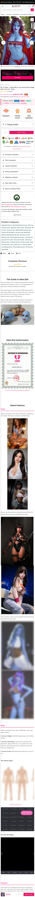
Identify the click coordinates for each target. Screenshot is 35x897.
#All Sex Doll (28, 227)
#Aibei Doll (13, 227)
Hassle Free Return (17, 148)
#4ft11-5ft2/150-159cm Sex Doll (19, 225)
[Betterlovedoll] (16, 6)
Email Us (18, 215)
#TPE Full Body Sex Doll (19, 246)
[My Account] (29, 6)
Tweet (12, 253)
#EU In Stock (28, 239)
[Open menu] (2, 6)
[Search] (32, 9)
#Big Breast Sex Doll (25, 234)
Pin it (19, 253)
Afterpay (28, 100)
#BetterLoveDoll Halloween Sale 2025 (10, 234)
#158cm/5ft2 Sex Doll (6, 225)
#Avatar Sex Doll (11, 230)
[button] (4, 91)
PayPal (16, 100)
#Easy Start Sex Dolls (19, 239)
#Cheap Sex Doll (5, 237)
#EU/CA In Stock (5, 242)
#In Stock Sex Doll (25, 242)
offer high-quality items (7, 204)
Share (4, 253)
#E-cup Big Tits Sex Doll (7, 239)
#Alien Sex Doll (20, 227)
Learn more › (24, 103)
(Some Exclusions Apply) (23, 96)
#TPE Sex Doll (29, 246)
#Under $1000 (4, 249)
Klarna (22, 100)
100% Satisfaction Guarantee (18, 206)
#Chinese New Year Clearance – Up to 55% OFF (21, 237)
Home (2, 14)
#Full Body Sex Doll (15, 242)
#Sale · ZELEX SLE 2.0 (16, 244)
